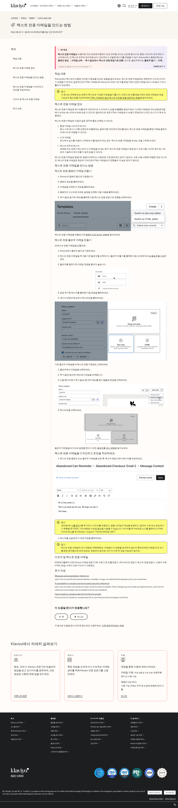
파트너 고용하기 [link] (74, 696)
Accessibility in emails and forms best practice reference (82, 583)
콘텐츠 (23, 18)
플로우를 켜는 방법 (106, 448)
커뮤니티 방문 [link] (20, 696)
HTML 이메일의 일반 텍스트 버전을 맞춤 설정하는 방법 (114, 97)
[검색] (124, 5)
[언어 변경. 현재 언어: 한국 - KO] (119, 5)
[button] (111, 216)
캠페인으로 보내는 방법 (96, 234)
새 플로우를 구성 (156, 256)
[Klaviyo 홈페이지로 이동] (18, 5)
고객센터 (14, 18)
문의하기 (145, 5)
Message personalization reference (72, 576)
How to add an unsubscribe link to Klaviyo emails (78, 594)
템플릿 (32, 18)
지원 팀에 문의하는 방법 (113, 625)
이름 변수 (75, 525)
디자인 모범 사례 (44, 18)
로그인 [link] (124, 696)
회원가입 (160, 5)
